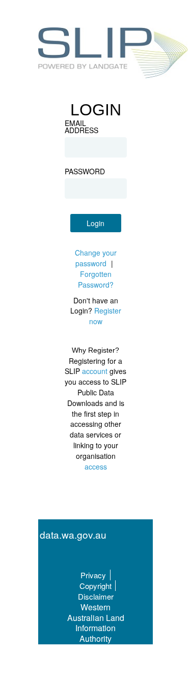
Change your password (96, 257)
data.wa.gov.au (73, 535)
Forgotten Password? (96, 279)
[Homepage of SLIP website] (113, 54)
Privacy (93, 575)
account (94, 371)
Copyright (95, 585)
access (96, 466)
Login (95, 223)
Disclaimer (96, 596)
